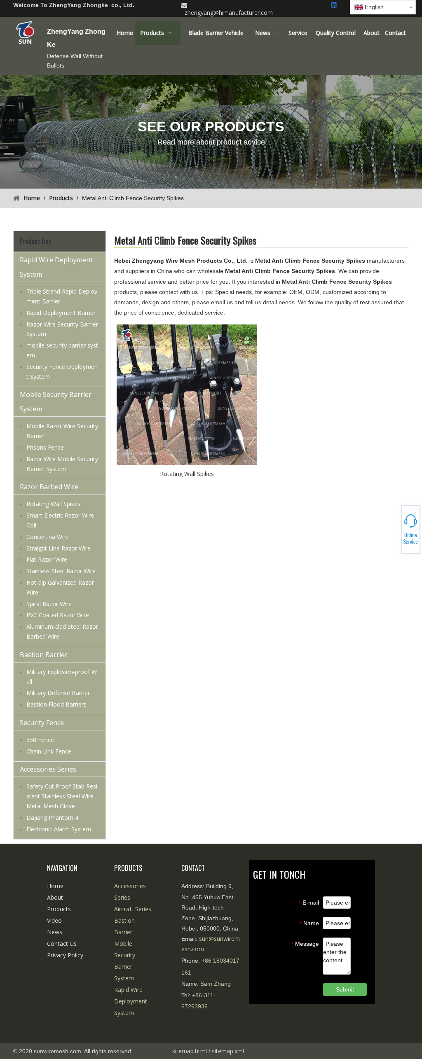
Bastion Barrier (44, 654)
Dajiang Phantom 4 (52, 817)
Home (55, 886)
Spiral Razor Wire (49, 604)
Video (54, 920)
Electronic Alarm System (58, 829)
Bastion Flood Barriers (56, 704)
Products (59, 909)
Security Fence (42, 722)
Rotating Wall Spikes (53, 504)
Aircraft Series (132, 909)
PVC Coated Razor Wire (57, 615)
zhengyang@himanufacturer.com (229, 12)
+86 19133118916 (393, 529)
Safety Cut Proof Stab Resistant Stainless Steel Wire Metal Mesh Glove (61, 796)
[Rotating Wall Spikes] (187, 394)
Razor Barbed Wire (49, 486)
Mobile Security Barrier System (55, 401)
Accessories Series (48, 769)
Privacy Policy (65, 955)
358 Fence (40, 740)
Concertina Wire (47, 537)
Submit (345, 989)
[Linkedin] (334, 5)
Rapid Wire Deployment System (56, 267)
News (54, 932)
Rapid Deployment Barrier (61, 313)
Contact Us (62, 943)
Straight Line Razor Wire (58, 548)
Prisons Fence (45, 447)
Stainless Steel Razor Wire (61, 571)
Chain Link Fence (48, 751)
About (55, 897)
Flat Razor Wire (46, 559)
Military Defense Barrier (58, 693)
